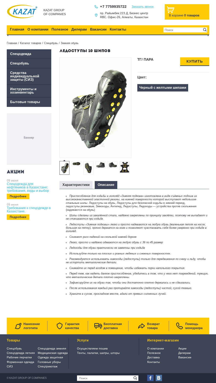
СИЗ (10, 366)
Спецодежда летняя (21, 353)
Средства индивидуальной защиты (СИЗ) (24, 76)
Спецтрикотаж (47, 366)
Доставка (153, 357)
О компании (37, 29)
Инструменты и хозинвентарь (23, 90)
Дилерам (79, 29)
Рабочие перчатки (19, 357)
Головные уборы (49, 362)
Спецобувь (51, 43)
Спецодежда (20, 54)
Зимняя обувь (69, 43)
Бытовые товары (25, 102)
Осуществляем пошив (92, 348)
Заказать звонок (143, 6)
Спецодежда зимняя (52, 348)
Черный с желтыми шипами (162, 87)
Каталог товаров (30, 43)
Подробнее (18, 196)
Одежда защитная (50, 357)
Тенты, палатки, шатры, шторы (98, 353)
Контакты (118, 29)
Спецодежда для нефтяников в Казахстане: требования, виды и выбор (28, 187)
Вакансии (98, 29)
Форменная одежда (20, 362)
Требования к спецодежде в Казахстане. (29, 209)
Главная (17, 29)
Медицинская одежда (53, 353)
